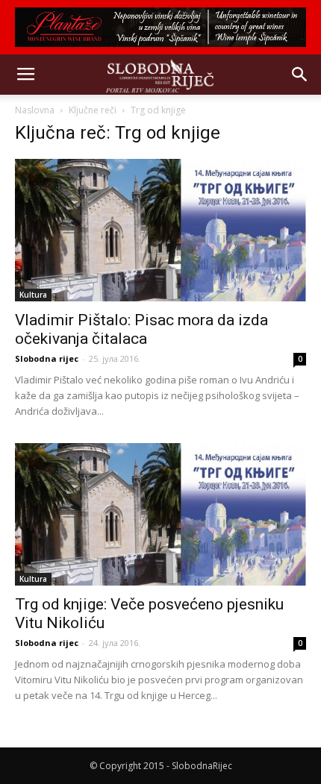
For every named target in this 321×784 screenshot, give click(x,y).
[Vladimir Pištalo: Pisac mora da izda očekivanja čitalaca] (160, 230)
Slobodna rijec (46, 358)
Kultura (33, 294)
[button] (300, 74)
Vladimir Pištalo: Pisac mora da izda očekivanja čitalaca (141, 329)
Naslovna (34, 110)
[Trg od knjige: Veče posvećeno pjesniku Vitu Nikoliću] (160, 514)
